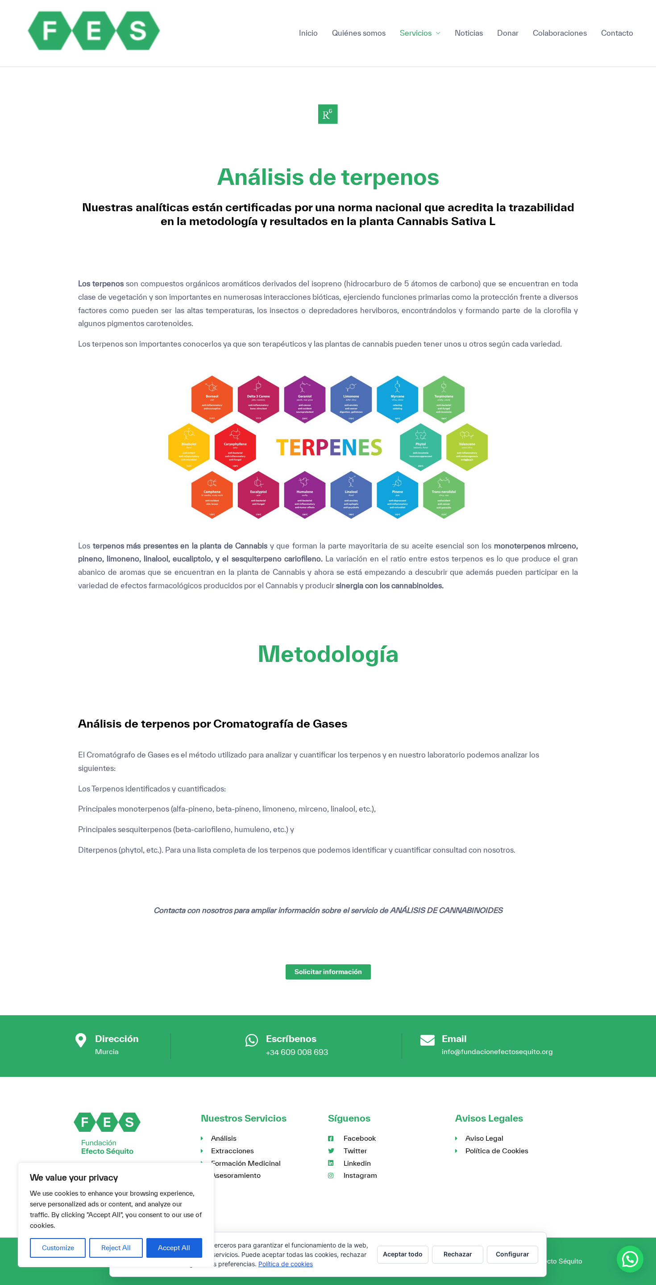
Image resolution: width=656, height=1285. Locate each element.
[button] (630, 1259)
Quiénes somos (359, 33)
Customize (58, 1248)
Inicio (308, 33)
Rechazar (458, 1254)
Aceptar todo (403, 1254)
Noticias (469, 33)
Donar (508, 33)
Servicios (416, 33)
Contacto (617, 33)
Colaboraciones (560, 33)
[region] (116, 1215)
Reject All (116, 1248)
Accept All (174, 1248)
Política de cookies (285, 1264)
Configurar (512, 1254)
